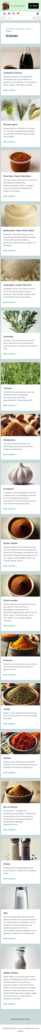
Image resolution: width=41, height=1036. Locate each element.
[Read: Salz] (20, 898)
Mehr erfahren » (10, 90)
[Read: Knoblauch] (20, 474)
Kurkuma (7, 660)
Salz (5, 913)
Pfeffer (6, 864)
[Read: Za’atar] (20, 694)
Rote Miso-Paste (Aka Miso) (17, 176)
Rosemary (8, 336)
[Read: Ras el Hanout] (20, 792)
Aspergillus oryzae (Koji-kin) (17, 285)
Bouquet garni (10, 124)
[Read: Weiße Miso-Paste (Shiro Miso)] (20, 216)
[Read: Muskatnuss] (20, 425)
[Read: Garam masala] (20, 528)
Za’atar (6, 709)
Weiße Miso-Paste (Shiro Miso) (18, 230)
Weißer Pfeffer (10, 973)
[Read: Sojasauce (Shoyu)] (20, 58)
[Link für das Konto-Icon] (38, 14)
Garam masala (10, 543)
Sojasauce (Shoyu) (12, 72)
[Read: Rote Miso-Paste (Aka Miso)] (20, 161)
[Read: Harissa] (20, 743)
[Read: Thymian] (20, 373)
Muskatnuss (9, 440)
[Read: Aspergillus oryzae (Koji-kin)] (20, 270)
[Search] (34, 18)
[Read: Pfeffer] (20, 849)
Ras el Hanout (10, 807)
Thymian (7, 388)
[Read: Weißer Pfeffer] (20, 958)
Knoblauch (8, 489)
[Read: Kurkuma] (20, 645)
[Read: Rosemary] (20, 322)
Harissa (7, 758)
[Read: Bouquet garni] (20, 110)
